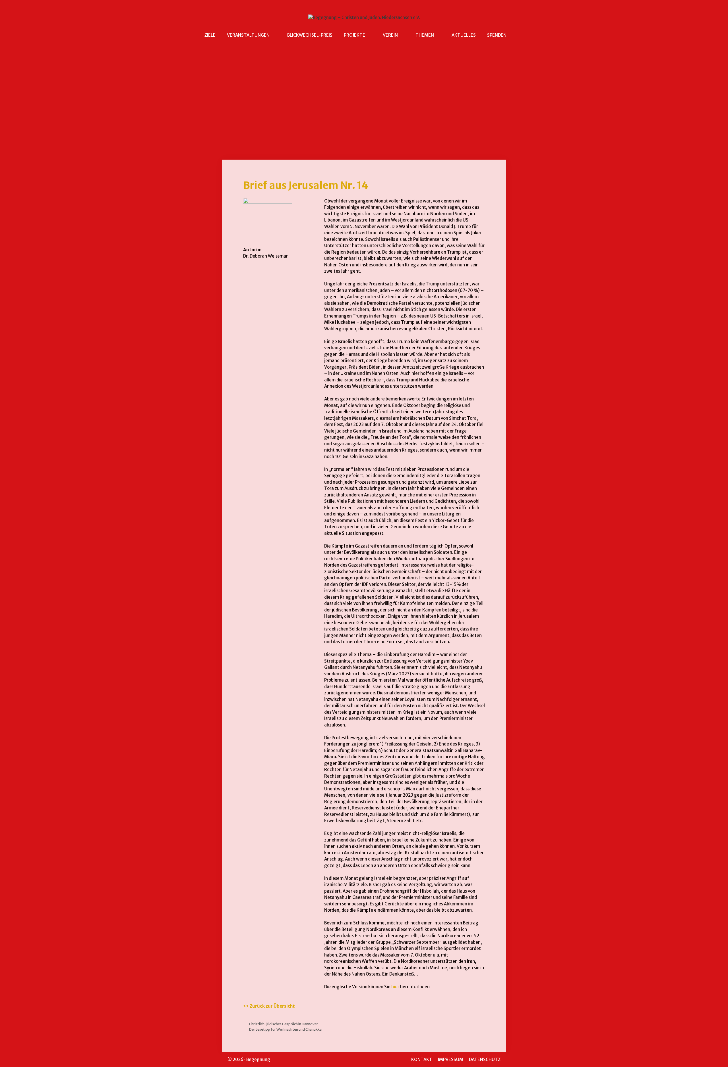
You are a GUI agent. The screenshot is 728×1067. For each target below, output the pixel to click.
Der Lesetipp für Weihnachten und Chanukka (285, 1029)
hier (395, 986)
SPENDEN (496, 35)
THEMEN (424, 35)
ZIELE (210, 35)
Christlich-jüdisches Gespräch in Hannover (283, 1024)
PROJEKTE (354, 35)
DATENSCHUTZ (484, 1059)
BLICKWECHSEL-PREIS (309, 35)
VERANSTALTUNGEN (248, 35)
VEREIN (390, 35)
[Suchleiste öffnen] (520, 35)
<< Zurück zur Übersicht (269, 1006)
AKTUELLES (464, 35)
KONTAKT (421, 1059)
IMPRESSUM (450, 1059)
